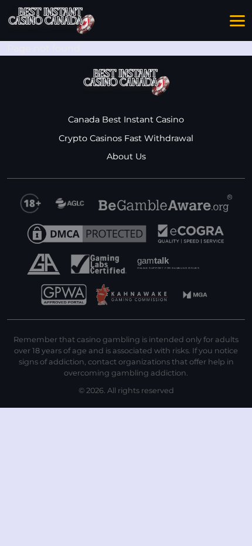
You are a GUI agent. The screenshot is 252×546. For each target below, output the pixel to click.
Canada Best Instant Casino (126, 119)
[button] (237, 21)
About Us (126, 156)
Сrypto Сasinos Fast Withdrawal (126, 138)
